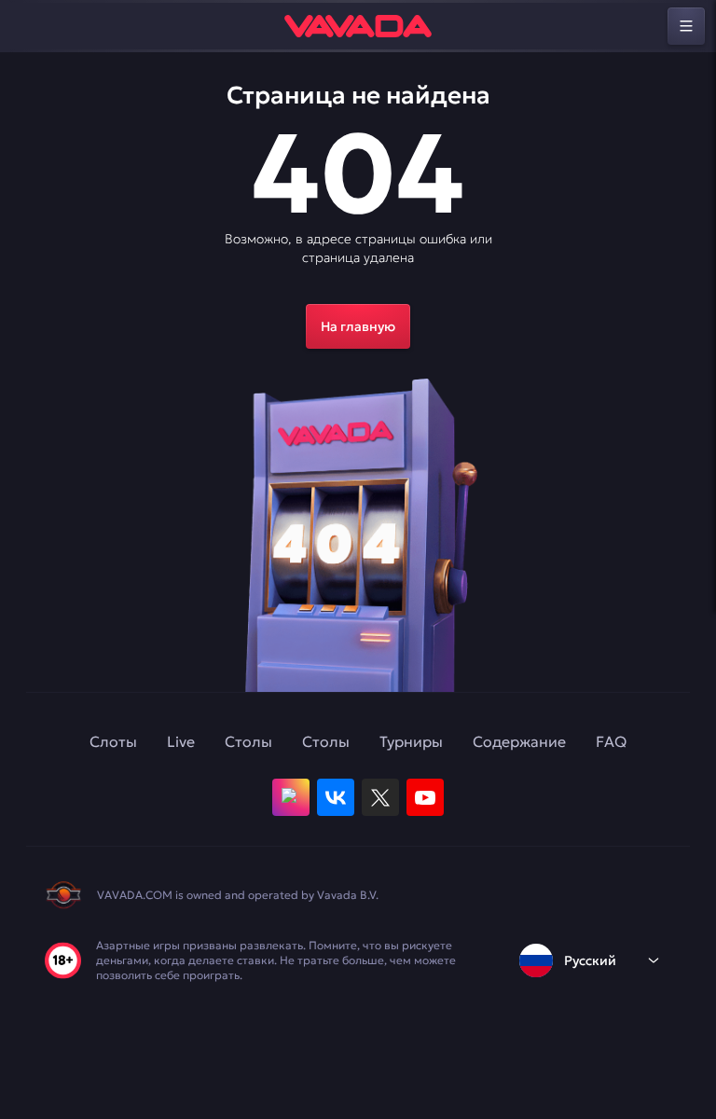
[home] (358, 26)
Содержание (519, 741)
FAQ (611, 741)
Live (181, 741)
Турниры (411, 741)
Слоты (113, 741)
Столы (248, 741)
